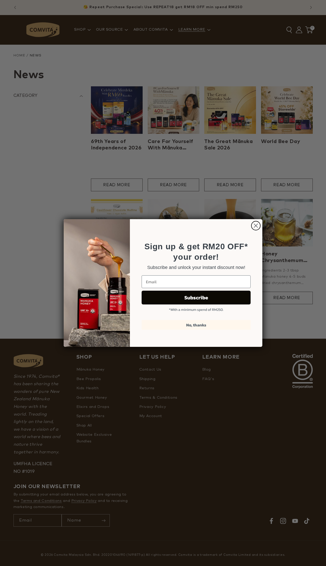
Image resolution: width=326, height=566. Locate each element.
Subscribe (196, 297)
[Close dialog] (255, 225)
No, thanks (196, 325)
